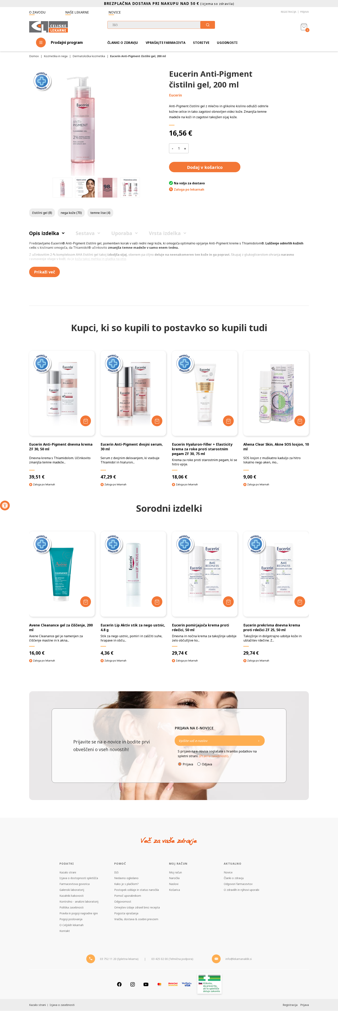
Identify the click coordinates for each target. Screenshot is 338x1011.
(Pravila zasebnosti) (213, 756)
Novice (115, 12)
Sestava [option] (85, 233)
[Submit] (207, 25)
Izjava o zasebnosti (62, 1005)
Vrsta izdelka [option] (165, 233)
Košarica (174, 890)
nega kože (71, 213)
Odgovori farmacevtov (238, 884)
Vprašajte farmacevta (166, 43)
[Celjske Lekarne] (48, 26)
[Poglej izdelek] (62, 393)
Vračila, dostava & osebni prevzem (136, 919)
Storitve (201, 43)
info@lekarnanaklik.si (239, 959)
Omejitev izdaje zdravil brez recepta (137, 907)
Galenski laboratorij (71, 890)
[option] (62, 187)
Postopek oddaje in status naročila (136, 890)
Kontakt (64, 931)
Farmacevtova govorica (74, 884)
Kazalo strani (67, 872)
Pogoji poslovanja (70, 919)
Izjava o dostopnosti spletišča (78, 878)
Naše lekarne (77, 12)
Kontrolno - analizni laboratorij (78, 901)
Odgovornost (122, 901)
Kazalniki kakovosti (71, 895)
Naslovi (173, 884)
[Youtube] (146, 984)
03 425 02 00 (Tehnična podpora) (172, 959)
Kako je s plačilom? (126, 884)
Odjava (207, 764)
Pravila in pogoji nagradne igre (78, 913)
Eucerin (175, 95)
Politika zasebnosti (71, 907)
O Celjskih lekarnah (71, 925)
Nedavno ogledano (126, 878)
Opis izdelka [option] (44, 233)
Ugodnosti (227, 43)
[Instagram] (132, 984)
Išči (116, 872)
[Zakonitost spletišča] (209, 984)
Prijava (304, 12)
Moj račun (175, 872)
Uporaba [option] (121, 233)
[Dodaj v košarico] (85, 420)
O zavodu (37, 12)
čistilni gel (42, 213)
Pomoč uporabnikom (127, 895)
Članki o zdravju (122, 43)
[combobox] (161, 25)
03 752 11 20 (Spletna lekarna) (119, 959)
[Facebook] (119, 984)
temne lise (100, 213)
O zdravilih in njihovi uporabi (241, 890)
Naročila (174, 878)
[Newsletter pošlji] (259, 740)
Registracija (288, 12)
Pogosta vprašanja (126, 913)
